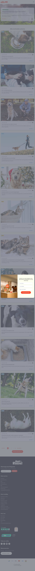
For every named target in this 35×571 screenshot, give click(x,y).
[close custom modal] (33, 275)
